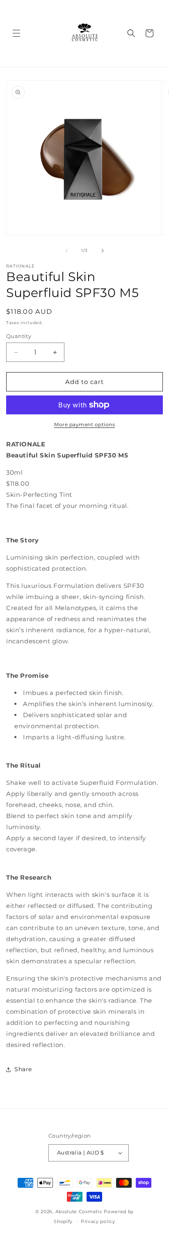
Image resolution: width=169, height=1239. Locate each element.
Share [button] (23, 1069)
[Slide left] (66, 251)
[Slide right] (103, 251)
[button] (16, 33)
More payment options (84, 424)
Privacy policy (98, 1221)
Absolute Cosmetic (79, 1211)
